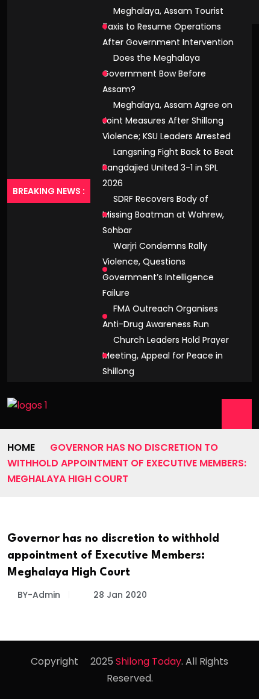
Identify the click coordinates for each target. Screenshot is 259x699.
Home (21, 447)
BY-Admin (38, 595)
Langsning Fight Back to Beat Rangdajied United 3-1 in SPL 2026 (168, 167)
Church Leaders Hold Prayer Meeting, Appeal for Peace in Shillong (165, 355)
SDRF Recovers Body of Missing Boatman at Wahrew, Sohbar (163, 214)
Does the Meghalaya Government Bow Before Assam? (154, 73)
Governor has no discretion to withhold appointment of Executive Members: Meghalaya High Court (113, 555)
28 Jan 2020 (119, 595)
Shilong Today (148, 661)
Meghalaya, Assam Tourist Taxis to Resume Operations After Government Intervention (168, 26)
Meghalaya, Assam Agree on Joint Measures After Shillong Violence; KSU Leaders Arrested (167, 120)
